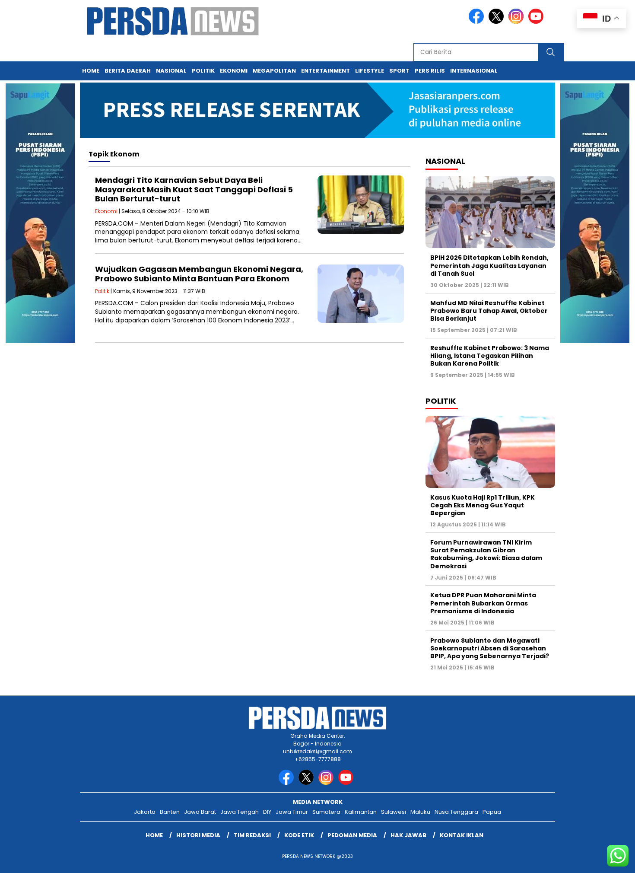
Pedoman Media (352, 835)
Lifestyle (369, 71)
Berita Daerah (128, 71)
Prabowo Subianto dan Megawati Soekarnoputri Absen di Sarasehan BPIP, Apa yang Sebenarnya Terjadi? (489, 648)
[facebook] (478, 22)
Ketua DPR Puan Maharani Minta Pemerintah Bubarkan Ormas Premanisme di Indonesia (483, 603)
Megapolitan (274, 71)
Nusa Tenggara (456, 812)
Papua (492, 812)
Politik (203, 71)
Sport (399, 71)
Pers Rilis (430, 71)
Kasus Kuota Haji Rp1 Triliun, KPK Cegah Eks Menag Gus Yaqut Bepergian (482, 505)
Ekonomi (234, 71)
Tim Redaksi (252, 835)
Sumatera (326, 812)
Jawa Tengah (239, 812)
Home (90, 71)
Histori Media (198, 835)
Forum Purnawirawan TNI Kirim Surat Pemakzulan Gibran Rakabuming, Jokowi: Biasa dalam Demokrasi (486, 554)
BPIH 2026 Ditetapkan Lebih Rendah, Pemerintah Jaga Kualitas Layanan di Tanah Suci (489, 265)
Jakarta (145, 812)
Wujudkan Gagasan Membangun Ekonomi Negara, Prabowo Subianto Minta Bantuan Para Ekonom (199, 274)
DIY (267, 812)
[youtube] (537, 22)
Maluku (420, 812)
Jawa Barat (200, 812)
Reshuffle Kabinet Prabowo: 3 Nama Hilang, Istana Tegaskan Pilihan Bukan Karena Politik (489, 356)
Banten (170, 812)
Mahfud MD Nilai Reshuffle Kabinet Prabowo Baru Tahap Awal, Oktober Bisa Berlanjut (489, 311)
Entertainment (325, 71)
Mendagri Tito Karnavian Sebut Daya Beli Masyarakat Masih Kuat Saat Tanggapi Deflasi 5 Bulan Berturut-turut (194, 189)
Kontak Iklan (461, 835)
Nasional (171, 71)
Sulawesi (393, 812)
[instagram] (517, 22)
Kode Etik (299, 835)
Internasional (474, 71)
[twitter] (498, 22)
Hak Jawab (408, 835)
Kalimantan (361, 812)
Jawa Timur (292, 812)
